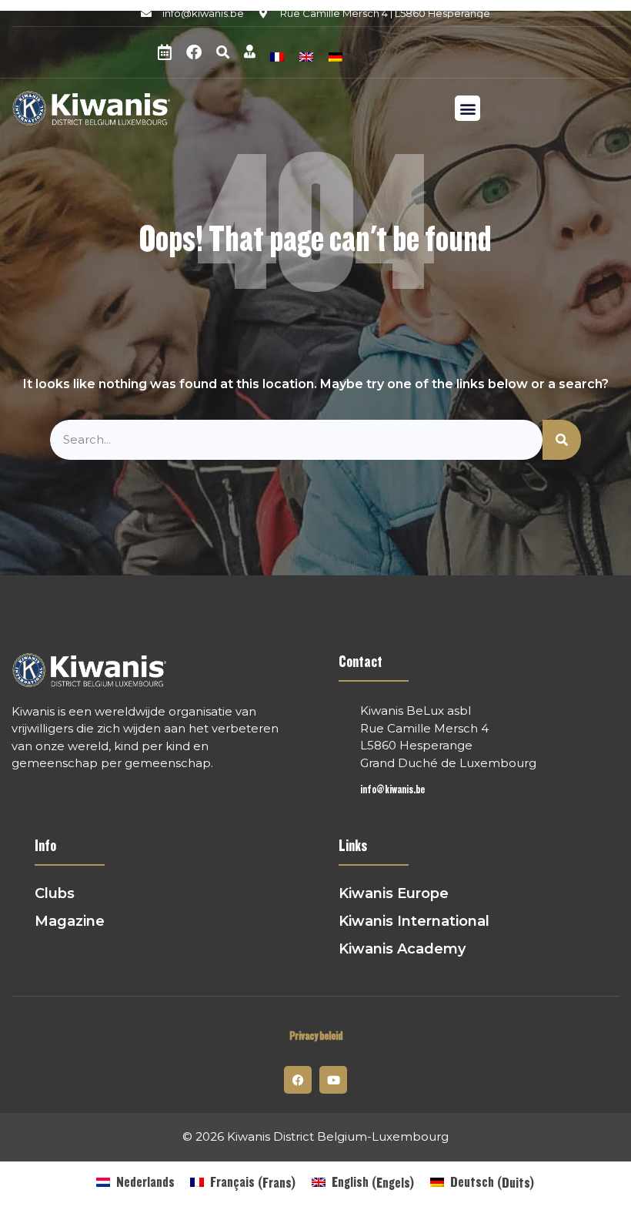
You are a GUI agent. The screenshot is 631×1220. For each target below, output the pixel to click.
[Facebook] (194, 52)
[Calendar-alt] (164, 52)
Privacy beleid (315, 1036)
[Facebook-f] (298, 1080)
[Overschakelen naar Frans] (277, 55)
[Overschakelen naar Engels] (306, 55)
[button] (222, 52)
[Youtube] (333, 1080)
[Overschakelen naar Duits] (335, 55)
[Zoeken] (562, 440)
